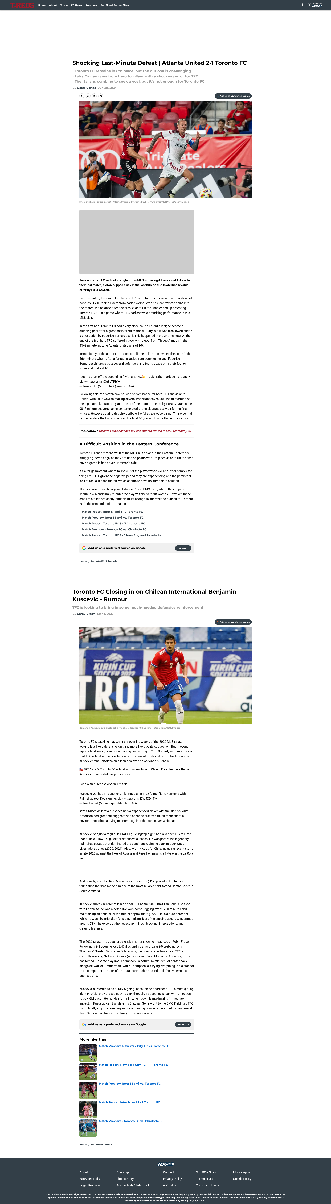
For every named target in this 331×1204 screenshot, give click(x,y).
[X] (309, 4)
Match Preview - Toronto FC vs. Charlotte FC (114, 529)
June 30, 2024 (125, 386)
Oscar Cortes (86, 87)
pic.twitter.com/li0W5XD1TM (137, 798)
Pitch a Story (125, 1179)
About (53, 5)
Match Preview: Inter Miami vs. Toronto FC (113, 517)
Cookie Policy (242, 1179)
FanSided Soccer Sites (115, 5)
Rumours (91, 5)
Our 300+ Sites (206, 1172)
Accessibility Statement (132, 1185)
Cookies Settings (207, 1185)
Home (42, 5)
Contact (168, 1172)
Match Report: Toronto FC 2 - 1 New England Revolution (122, 535)
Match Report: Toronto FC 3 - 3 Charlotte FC (113, 523)
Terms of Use (205, 1179)
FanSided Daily (90, 1179)
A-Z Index (169, 1185)
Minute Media (61, 1194)
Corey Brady (86, 613)
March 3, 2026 (127, 803)
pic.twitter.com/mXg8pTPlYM (99, 381)
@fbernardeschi (166, 376)
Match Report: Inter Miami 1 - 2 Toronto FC (112, 511)
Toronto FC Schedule (104, 561)
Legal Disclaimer (91, 1185)
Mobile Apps (241, 1172)
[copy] (100, 95)
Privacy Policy (172, 1179)
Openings (122, 1172)
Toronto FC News (71, 5)
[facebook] (302, 4)
